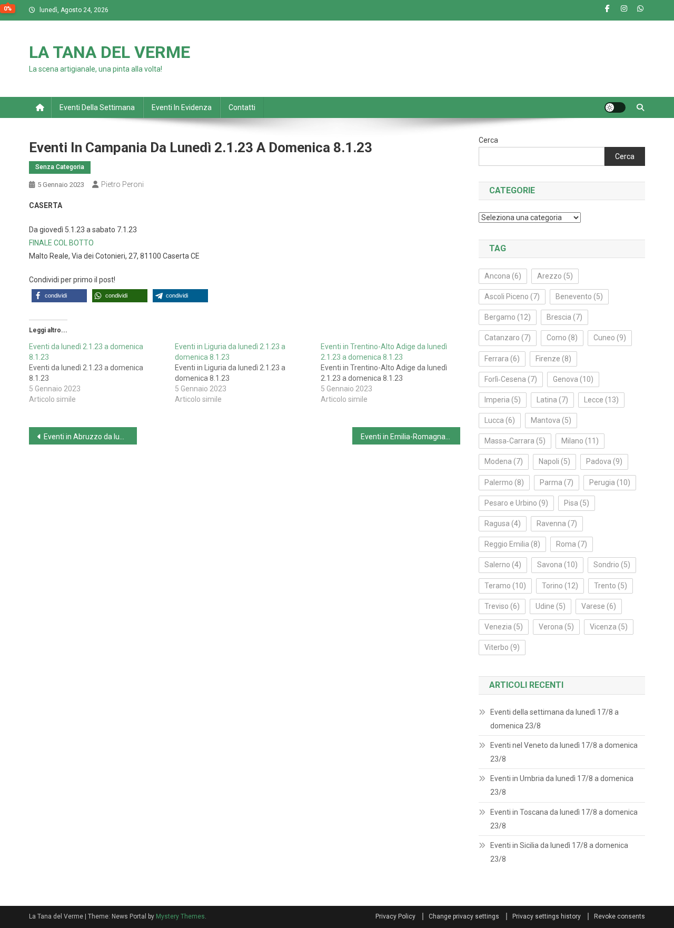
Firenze (553, 358)
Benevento (579, 296)
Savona (557, 564)
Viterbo (502, 647)
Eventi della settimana (97, 107)
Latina (552, 400)
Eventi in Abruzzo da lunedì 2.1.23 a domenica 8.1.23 (90, 436)
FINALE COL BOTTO (61, 243)
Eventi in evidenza (182, 107)
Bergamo (507, 317)
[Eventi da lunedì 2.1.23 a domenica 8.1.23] (102, 372)
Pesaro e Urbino (516, 503)
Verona (556, 627)
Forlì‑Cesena (510, 379)
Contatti (242, 107)
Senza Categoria (59, 167)
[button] (59, 295)
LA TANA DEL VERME (109, 52)
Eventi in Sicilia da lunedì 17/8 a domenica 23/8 (559, 852)
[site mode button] (615, 107)
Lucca (499, 420)
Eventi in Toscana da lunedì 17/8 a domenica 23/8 (564, 819)
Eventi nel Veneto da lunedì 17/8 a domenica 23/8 (564, 752)
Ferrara (502, 358)
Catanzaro (507, 337)
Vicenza (609, 627)
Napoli (554, 461)
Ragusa (502, 523)
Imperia (502, 400)
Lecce (601, 400)
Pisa (576, 503)
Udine (551, 606)
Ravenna (557, 523)
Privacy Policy (395, 916)
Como (562, 337)
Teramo (505, 585)
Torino (560, 585)
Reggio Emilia (512, 544)
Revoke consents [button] (619, 916)
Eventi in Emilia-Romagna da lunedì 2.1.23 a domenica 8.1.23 (410, 436)
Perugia (609, 482)
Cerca (488, 140)
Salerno (502, 564)
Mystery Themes (180, 916)
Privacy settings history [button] (546, 916)
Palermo (504, 482)
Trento (610, 585)
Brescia (564, 317)
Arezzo (555, 276)
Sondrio (611, 564)
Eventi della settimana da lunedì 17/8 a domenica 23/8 (554, 719)
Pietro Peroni (122, 184)
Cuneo (609, 337)
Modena (503, 461)
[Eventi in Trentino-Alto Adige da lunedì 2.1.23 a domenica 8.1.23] (394, 372)
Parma (556, 482)
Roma (571, 544)
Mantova (551, 420)
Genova (573, 379)
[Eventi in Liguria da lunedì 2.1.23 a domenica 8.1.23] (248, 372)
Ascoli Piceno (512, 296)
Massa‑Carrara (515, 441)
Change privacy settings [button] (464, 916)
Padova (604, 461)
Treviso (502, 606)
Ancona (502, 276)
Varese (598, 606)
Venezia (503, 627)
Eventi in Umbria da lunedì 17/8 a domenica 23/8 (561, 785)
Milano (580, 441)
